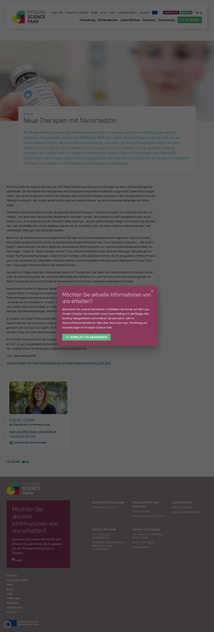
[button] (7, 624)
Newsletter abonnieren (88, 337)
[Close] (152, 291)
